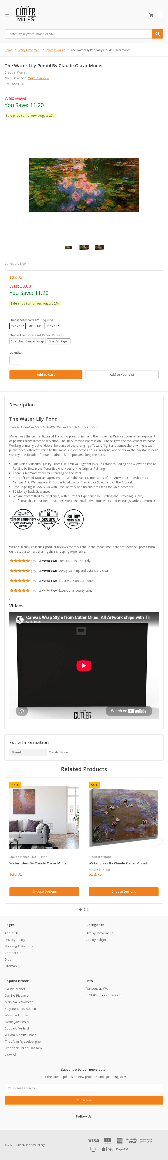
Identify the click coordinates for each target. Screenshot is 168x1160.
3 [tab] (88, 909)
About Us (12, 933)
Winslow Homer (17, 1015)
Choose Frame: (36, 335)
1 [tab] (80, 909)
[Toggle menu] (7, 15)
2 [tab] (84, 909)
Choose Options (44, 891)
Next (161, 841)
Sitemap (11, 966)
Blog (8, 959)
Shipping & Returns (19, 946)
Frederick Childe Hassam (23, 1048)
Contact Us (13, 952)
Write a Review (38, 78)
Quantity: (15, 352)
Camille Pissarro (17, 995)
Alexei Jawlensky (17, 1021)
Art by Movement (99, 933)
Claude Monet (15, 989)
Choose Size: (31, 320)
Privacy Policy (15, 939)
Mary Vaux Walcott (19, 1002)
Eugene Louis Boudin (20, 1008)
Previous (5, 841)
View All (10, 1054)
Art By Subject (97, 939)
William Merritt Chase (21, 1035)
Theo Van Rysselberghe (23, 1041)
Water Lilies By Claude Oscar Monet (38, 863)
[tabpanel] (44, 840)
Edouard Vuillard (17, 1028)
